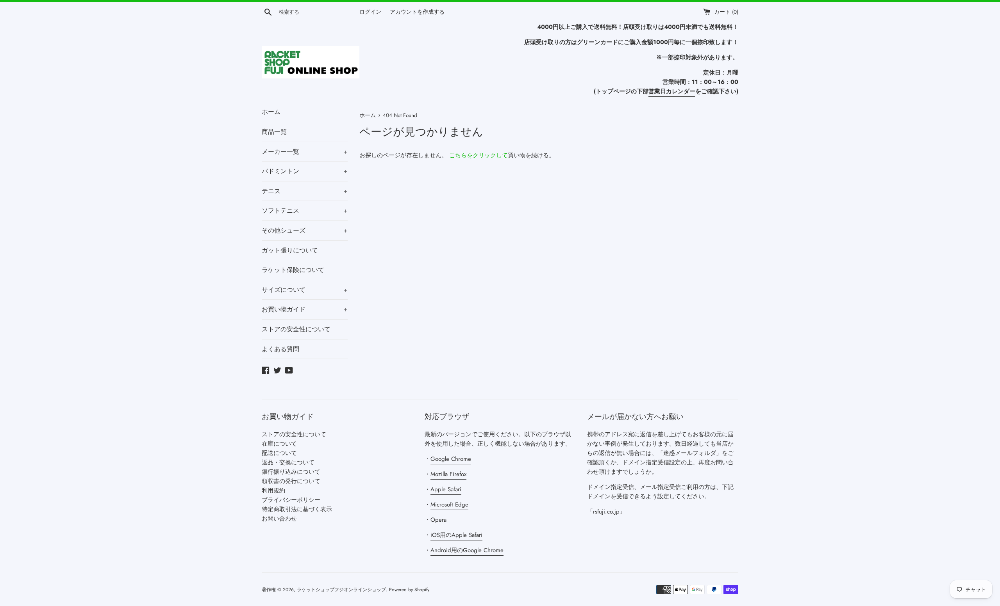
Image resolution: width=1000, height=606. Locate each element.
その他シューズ (305, 230)
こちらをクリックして (478, 155)
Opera (438, 519)
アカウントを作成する (417, 12)
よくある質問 (280, 349)
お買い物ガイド (305, 309)
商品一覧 (274, 131)
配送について (279, 453)
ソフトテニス (305, 210)
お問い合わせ (279, 518)
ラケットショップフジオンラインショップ (341, 589)
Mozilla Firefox (448, 474)
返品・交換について (288, 462)
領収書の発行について (291, 481)
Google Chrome (450, 459)
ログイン (370, 12)
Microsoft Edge (449, 504)
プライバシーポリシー (291, 500)
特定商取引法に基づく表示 (297, 509)
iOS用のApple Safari (456, 535)
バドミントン (305, 171)
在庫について (279, 443)
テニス (305, 191)
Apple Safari (445, 489)
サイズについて (305, 289)
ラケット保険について (293, 269)
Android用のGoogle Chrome (467, 550)
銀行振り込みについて (291, 471)
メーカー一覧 (305, 151)
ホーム (271, 111)
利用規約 (273, 490)
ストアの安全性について (296, 329)
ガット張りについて (290, 250)
